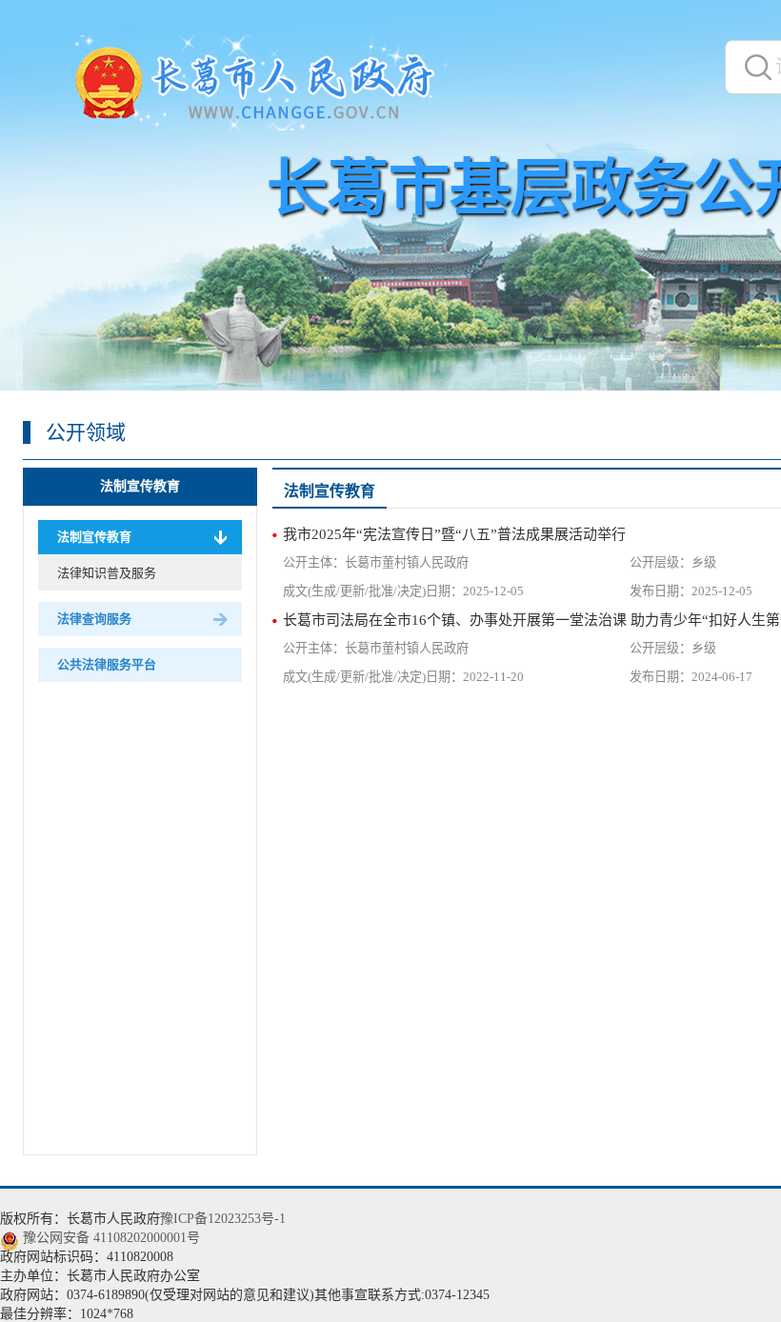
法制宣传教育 (140, 486)
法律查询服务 (94, 618)
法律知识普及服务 (106, 573)
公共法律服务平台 (106, 664)
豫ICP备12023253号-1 (223, 1219)
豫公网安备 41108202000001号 (111, 1238)
